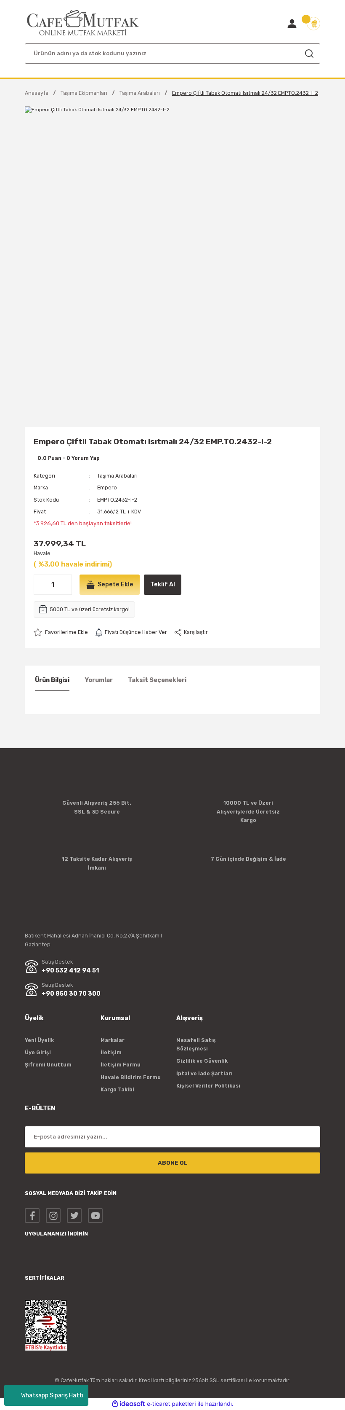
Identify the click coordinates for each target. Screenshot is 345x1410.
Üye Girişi (38, 1052)
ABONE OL (173, 1163)
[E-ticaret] (171, 1403)
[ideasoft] (128, 1404)
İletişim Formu (121, 1064)
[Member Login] (292, 24)
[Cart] (313, 23)
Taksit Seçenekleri (157, 680)
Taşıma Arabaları (117, 476)
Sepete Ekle (115, 584)
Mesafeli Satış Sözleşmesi (196, 1044)
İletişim (111, 1052)
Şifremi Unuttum (48, 1064)
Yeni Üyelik (39, 1040)
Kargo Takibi (117, 1089)
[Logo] (83, 23)
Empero (107, 487)
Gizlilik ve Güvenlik (202, 1061)
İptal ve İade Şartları (204, 1073)
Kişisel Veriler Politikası (208, 1085)
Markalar (113, 1040)
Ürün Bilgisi (52, 680)
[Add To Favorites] (61, 632)
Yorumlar (99, 680)
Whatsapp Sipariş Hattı (52, 1395)
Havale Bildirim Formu (131, 1077)
